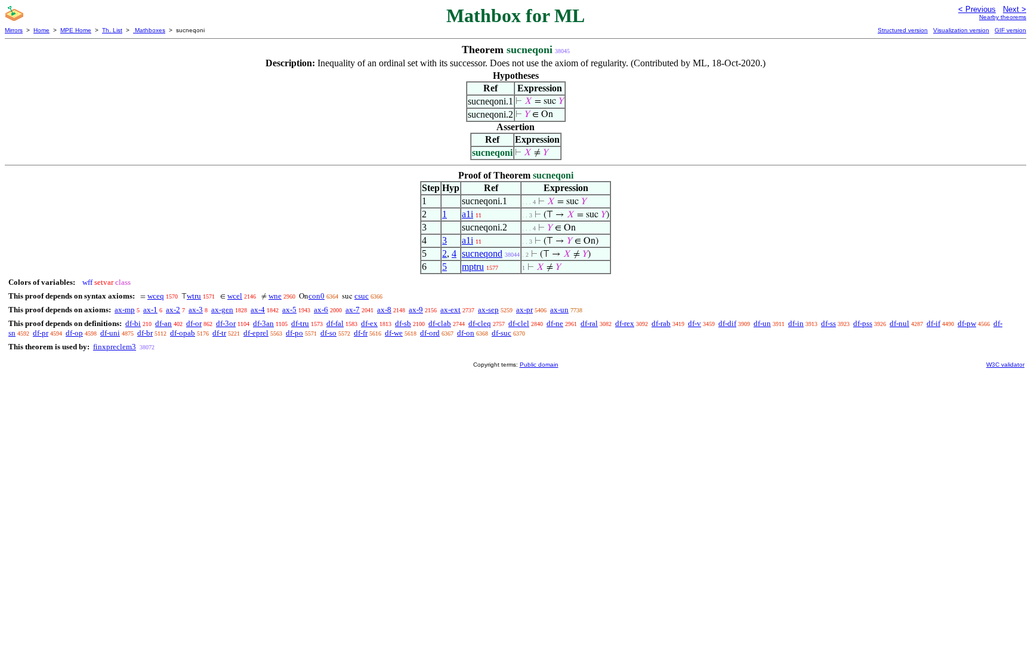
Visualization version (961, 30)
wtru (194, 295)
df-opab (182, 332)
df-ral (589, 323)
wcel (234, 295)
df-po (294, 332)
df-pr (40, 332)
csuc (361, 295)
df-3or (226, 323)
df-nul (899, 323)
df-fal (335, 323)
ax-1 (150, 309)
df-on (465, 332)
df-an (163, 323)
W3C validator (1005, 364)
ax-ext (450, 309)
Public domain (539, 364)
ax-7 (352, 309)
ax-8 (384, 309)
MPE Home (75, 30)
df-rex (624, 323)
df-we (394, 332)
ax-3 (196, 309)
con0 (316, 295)
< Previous (977, 9)
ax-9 (416, 309)
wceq (155, 295)
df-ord (430, 332)
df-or (194, 323)
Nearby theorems (1002, 17)
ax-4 (258, 309)
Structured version (903, 30)
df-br (145, 332)
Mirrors (14, 30)
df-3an (263, 323)
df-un (762, 323)
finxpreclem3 (114, 346)
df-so (328, 332)
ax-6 (321, 309)
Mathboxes (149, 30)
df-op (74, 332)
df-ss (828, 323)
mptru (473, 267)
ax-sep (488, 309)
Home (41, 30)
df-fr (361, 332)
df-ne (555, 323)
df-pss (862, 323)
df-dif (727, 323)
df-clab (439, 323)
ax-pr (524, 309)
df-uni (110, 332)
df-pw (967, 323)
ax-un (559, 309)
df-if (933, 323)
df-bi (133, 323)
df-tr (219, 332)
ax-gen (222, 309)
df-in (796, 323)
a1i (467, 214)
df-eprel (255, 332)
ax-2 (173, 309)
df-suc (501, 332)
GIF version (1010, 30)
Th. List (112, 30)
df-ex (369, 323)
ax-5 (289, 309)
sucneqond (482, 253)
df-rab (661, 323)
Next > (1014, 9)
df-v (694, 323)
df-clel (518, 323)
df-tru (300, 323)
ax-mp (125, 309)
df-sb (403, 323)
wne (275, 295)
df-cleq (479, 323)
